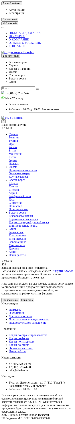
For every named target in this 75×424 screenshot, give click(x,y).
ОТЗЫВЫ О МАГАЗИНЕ (25, 42)
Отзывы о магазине (21, 348)
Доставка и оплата (20, 316)
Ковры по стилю (19, 344)
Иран (12, 144)
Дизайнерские (17, 238)
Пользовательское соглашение (27, 322)
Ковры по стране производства (28, 335)
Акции (13, 251)
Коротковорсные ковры (23, 219)
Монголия (15, 153)
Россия (13, 147)
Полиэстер (15, 206)
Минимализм (17, 245)
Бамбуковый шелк (20, 196)
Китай (13, 157)
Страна (13, 134)
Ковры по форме (19, 338)
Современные (17, 241)
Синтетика (15, 202)
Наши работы (17, 255)
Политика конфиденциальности (29, 319)
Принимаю (27, 300)
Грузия (13, 160)
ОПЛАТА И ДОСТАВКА (25, 32)
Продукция (8, 328)
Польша (14, 163)
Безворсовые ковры (21, 215)
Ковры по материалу (21, 341)
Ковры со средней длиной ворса (29, 222)
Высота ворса (17, 212)
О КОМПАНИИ (19, 39)
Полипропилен (18, 209)
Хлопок (13, 186)
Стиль (12, 228)
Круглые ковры (18, 176)
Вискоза (14, 189)
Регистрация (16, 13)
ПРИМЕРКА (17, 36)
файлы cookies (37, 283)
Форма (13, 166)
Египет (13, 150)
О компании (16, 312)
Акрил (13, 192)
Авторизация (17, 9)
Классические (17, 235)
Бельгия (14, 137)
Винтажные (16, 232)
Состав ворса (17, 179)
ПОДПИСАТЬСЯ (62, 271)
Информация (9, 303)
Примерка (15, 309)
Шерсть (13, 183)
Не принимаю (10, 300)
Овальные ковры (19, 173)
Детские (14, 248)
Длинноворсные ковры (23, 225)
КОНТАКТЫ (17, 46)
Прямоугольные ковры (23, 170)
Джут (12, 199)
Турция (13, 140)
